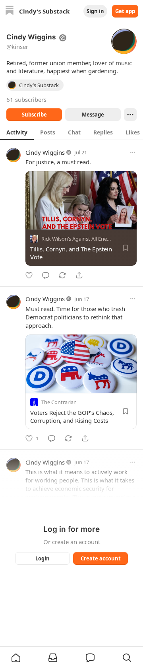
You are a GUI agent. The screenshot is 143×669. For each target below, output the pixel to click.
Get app (125, 11)
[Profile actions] (130, 114)
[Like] (29, 275)
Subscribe (34, 114)
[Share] (79, 275)
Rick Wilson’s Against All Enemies (79, 238)
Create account (101, 558)
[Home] (9, 11)
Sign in (95, 11)
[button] (16, 657)
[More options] (132, 152)
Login (42, 558)
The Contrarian (59, 401)
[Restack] (62, 275)
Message (93, 114)
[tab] (17, 132)
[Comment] (45, 275)
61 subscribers (26, 99)
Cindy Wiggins (45, 152)
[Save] (125, 247)
